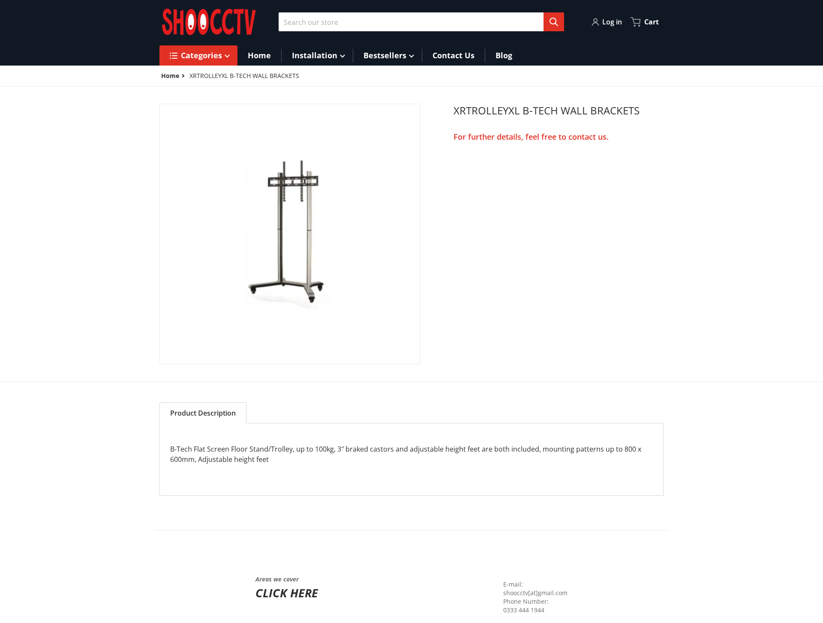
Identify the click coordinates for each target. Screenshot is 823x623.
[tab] (202, 412)
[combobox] (418, 21)
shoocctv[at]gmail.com (535, 593)
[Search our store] (554, 21)
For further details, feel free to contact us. (531, 137)
